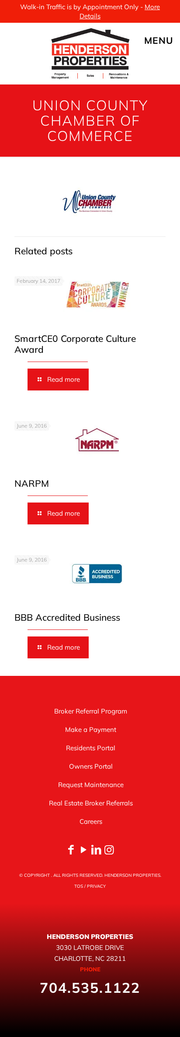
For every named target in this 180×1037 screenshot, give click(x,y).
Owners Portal (91, 766)
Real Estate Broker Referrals (91, 803)
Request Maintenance (91, 784)
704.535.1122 (90, 987)
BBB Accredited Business (67, 617)
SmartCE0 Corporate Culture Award (75, 344)
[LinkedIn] (96, 849)
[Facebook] (71, 849)
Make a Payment (90, 729)
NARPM (31, 483)
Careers (91, 821)
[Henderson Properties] (90, 53)
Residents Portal (90, 748)
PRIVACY (96, 886)
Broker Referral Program (90, 711)
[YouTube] (83, 849)
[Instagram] (109, 849)
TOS (78, 886)
